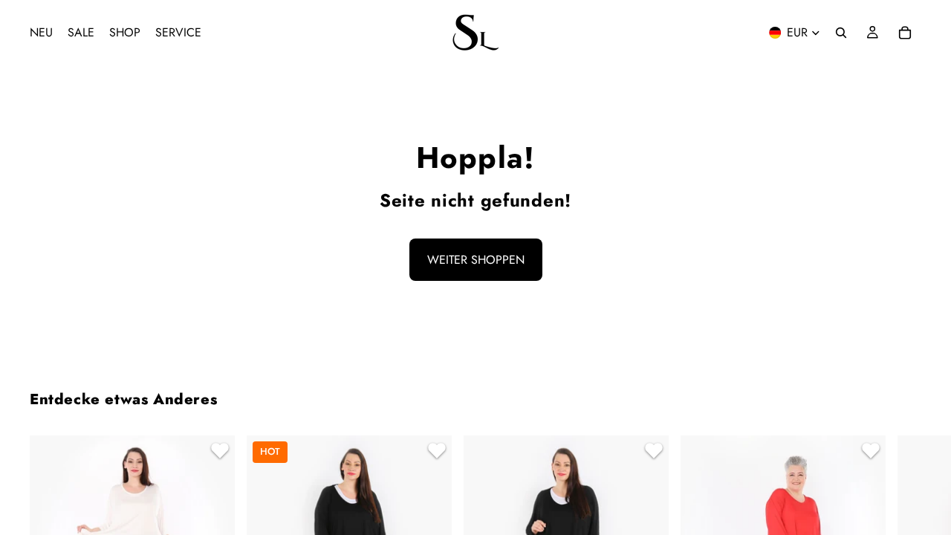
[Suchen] (841, 32)
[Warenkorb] (905, 32)
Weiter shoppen (476, 259)
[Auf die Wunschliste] (217, 452)
